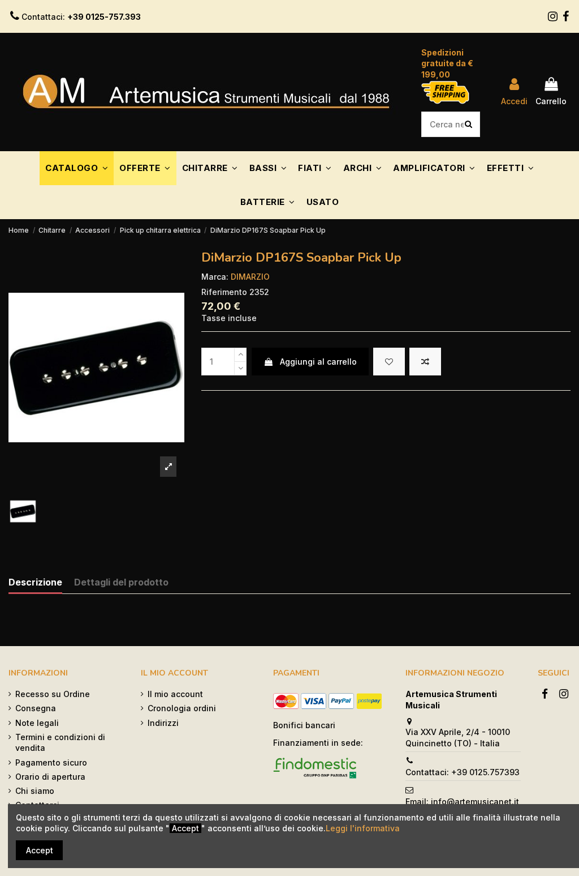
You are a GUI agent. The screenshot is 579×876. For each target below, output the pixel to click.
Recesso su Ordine (52, 694)
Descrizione (35, 582)
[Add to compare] (425, 361)
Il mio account (175, 694)
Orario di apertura (50, 776)
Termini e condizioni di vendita (60, 742)
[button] (77, 168)
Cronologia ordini (182, 708)
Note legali (37, 723)
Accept (39, 850)
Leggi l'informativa (363, 828)
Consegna (35, 708)
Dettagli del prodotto (121, 582)
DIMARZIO (250, 276)
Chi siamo (34, 791)
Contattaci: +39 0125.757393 (462, 772)
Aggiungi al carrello (318, 361)
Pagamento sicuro (51, 762)
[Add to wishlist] (389, 361)
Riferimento (224, 292)
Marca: (214, 276)
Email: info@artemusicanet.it (462, 801)
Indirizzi (163, 723)
